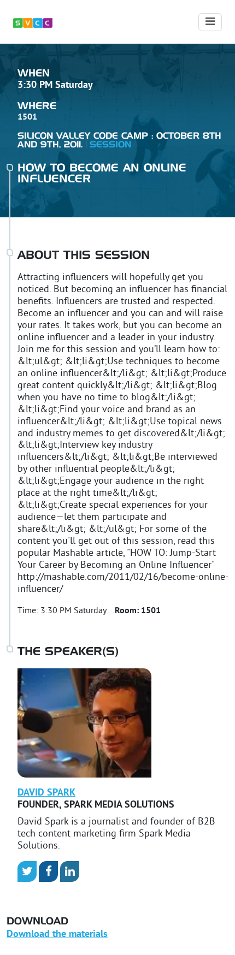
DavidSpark (46, 793)
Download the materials (57, 934)
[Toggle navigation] (210, 22)
